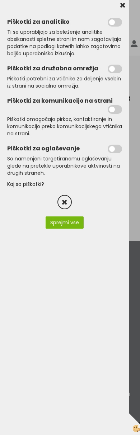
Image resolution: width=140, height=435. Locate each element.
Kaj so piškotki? (25, 184)
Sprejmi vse (64, 222)
